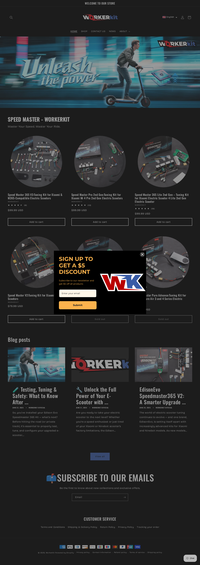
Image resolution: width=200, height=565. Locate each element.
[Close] (142, 254)
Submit (77, 305)
